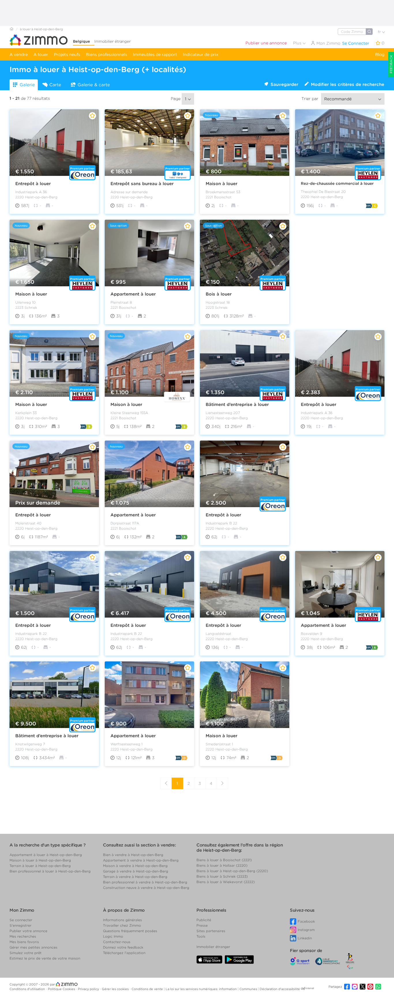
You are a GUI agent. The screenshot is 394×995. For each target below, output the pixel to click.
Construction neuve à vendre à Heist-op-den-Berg (146, 887)
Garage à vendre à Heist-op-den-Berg (135, 871)
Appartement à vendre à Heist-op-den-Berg (141, 860)
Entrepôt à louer (33, 183)
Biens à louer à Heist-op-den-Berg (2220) (232, 871)
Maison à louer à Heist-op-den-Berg (40, 860)
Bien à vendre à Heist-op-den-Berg (133, 855)
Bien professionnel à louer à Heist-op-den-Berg (50, 871)
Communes (248, 989)
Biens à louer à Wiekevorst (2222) (225, 882)
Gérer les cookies (116, 989)
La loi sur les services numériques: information (202, 989)
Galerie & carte (94, 84)
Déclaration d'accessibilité (280, 989)
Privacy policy (89, 989)
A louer (40, 54)
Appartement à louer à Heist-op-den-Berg (46, 855)
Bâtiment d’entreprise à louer (237, 404)
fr (380, 32)
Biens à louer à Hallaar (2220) (221, 865)
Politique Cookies (62, 989)
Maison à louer (221, 183)
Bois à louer (219, 294)
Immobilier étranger (112, 41)
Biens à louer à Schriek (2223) (222, 876)
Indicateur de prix (200, 54)
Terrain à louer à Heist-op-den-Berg (40, 866)
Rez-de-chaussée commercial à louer (337, 183)
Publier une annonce (266, 43)
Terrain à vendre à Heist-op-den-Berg (135, 876)
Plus (298, 43)
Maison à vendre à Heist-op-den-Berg (135, 866)
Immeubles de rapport (155, 54)
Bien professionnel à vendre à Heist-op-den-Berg (145, 882)
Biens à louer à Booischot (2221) (224, 860)
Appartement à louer (133, 294)
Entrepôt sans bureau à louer (142, 183)
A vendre (19, 54)
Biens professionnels (106, 54)
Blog (379, 54)
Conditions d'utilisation (28, 989)
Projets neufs (67, 54)
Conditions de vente (148, 989)
